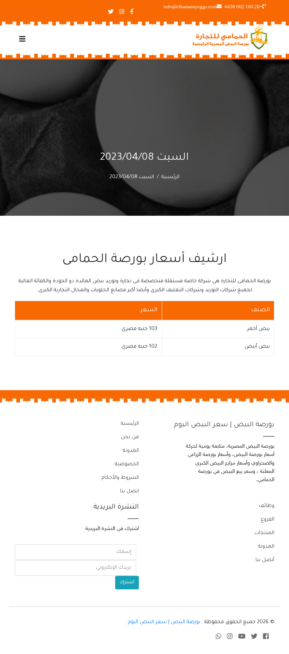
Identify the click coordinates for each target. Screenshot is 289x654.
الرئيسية (170, 177)
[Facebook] (266, 638)
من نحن (130, 437)
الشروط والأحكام (120, 478)
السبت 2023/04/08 (132, 177)
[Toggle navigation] (22, 39)
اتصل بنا (129, 491)
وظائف (266, 506)
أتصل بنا (265, 560)
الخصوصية (127, 464)
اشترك (127, 582)
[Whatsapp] (218, 638)
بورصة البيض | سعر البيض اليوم (224, 425)
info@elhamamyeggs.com (190, 6)
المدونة (131, 451)
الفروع (267, 519)
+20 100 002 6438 (243, 6)
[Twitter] (254, 638)
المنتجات (264, 533)
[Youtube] (241, 638)
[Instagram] (230, 638)
